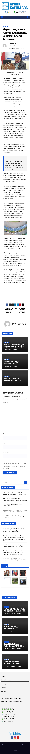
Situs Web (6, 452)
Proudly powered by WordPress (10, 744)
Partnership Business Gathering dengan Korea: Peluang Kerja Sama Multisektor (13, 552)
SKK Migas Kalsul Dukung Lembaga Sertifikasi (20, 310)
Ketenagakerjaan (6, 684)
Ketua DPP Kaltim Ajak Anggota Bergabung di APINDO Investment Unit (15, 346)
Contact (15, 750)
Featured (5, 26)
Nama (5, 434)
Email (5, 443)
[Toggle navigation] (14, 17)
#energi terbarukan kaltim (16, 48)
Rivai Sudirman (7, 558)
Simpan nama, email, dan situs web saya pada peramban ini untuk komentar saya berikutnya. (14, 466)
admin (15, 349)
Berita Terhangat (6, 680)
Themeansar (15, 746)
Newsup (24, 744)
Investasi (3, 687)
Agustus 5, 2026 (10, 613)
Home (3, 676)
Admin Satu (13, 43)
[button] (25, 17)
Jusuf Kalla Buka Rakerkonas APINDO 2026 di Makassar (13, 380)
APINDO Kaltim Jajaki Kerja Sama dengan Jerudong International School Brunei (14, 530)
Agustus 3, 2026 (10, 666)
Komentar (6, 402)
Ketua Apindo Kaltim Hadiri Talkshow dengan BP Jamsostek (9, 311)
